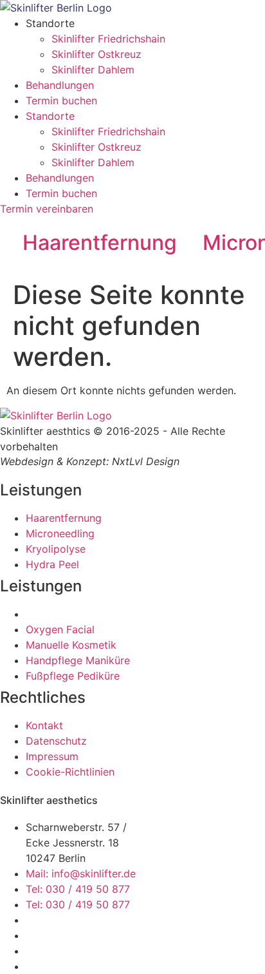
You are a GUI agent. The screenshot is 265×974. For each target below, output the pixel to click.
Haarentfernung (100, 242)
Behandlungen (60, 85)
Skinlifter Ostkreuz (96, 54)
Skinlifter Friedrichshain (108, 38)
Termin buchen (61, 100)
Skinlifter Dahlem (92, 69)
